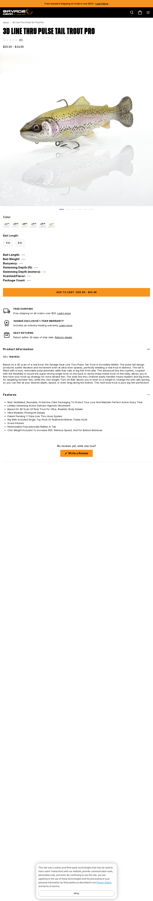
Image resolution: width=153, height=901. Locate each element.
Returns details (63, 337)
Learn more (64, 313)
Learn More (102, 3)
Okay (76, 893)
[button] (13, 40)
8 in (20, 242)
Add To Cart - (76, 292)
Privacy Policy (104, 882)
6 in (8, 242)
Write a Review (80, 454)
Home (6, 22)
